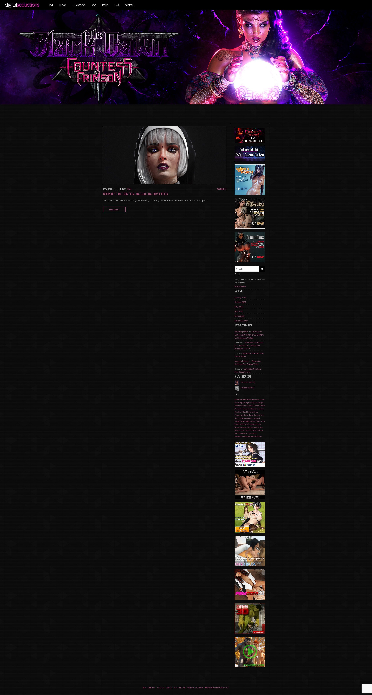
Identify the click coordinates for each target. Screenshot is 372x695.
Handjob (242, 418)
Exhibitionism (252, 408)
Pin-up (246, 424)
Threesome (243, 433)
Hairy (236, 418)
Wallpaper (246, 436)
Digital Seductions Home (171, 687)
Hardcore (248, 418)
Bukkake (238, 405)
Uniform (254, 433)
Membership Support (217, 687)
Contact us (129, 5)
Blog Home (149, 687)
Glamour (257, 415)
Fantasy (261, 408)
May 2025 (239, 306)
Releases (62, 5)
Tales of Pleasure (251, 430)
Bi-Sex (237, 402)
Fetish (243, 412)
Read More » (114, 209)
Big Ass (242, 402)
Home (51, 5)
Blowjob (260, 402)
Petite (241, 424)
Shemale (250, 427)
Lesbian (237, 421)
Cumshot (256, 405)
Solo (242, 430)
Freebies (105, 5)
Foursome (238, 415)
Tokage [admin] (247, 387)
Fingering (249, 412)
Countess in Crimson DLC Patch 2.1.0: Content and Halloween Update (249, 334)
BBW (244, 399)
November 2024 (241, 320)
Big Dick (249, 402)
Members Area (195, 687)
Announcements (79, 5)
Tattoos (260, 430)
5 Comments (221, 189)
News (94, 5)
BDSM (249, 399)
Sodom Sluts (258, 427)
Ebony (245, 408)
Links (117, 5)
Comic (243, 405)
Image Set (256, 418)
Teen (236, 433)
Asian (240, 399)
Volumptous (239, 436)
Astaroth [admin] (241, 331)
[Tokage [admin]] (237, 388)
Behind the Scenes (258, 399)
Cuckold (249, 405)
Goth (262, 415)
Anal (236, 399)
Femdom (238, 412)
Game (251, 415)
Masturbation (245, 421)
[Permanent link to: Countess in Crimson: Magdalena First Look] (164, 154)
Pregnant (252, 424)
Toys (249, 433)
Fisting (255, 412)
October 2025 (240, 302)
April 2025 (239, 311)
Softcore (237, 430)
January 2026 (240, 297)
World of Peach (256, 436)
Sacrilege (243, 427)
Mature (252, 421)
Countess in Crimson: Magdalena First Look (135, 193)
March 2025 (239, 316)
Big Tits (254, 402)
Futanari (245, 415)
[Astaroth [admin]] (237, 382)
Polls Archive (240, 286)
